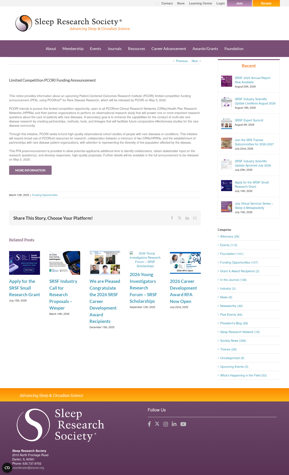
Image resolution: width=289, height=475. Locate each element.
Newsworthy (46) (231, 306)
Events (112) (228, 245)
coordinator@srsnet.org (28, 467)
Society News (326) (233, 340)
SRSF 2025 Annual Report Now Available (252, 80)
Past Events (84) (231, 314)
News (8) (226, 297)
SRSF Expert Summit (249, 120)
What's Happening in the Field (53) (243, 375)
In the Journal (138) (233, 280)
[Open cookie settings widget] (7, 468)
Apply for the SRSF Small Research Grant (24, 287)
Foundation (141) (232, 253)
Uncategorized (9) (232, 358)
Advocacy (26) (229, 236)
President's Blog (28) (234, 323)
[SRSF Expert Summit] (226, 123)
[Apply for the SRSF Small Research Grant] (24, 262)
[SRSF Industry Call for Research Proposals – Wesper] (64, 262)
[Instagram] (165, 424)
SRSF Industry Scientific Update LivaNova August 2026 (255, 101)
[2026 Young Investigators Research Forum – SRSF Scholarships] (145, 259)
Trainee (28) (228, 349)
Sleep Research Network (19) (240, 332)
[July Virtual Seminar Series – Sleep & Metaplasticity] (226, 206)
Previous (182, 61)
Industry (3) (228, 288)
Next (195, 61)
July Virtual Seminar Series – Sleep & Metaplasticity (254, 205)
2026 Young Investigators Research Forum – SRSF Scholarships (143, 288)
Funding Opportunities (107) (239, 262)
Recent (249, 65)
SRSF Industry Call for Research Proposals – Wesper (63, 294)
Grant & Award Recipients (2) (239, 271)
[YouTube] (183, 424)
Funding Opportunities (45, 195)
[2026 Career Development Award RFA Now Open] (185, 262)
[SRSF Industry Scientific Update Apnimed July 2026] (226, 164)
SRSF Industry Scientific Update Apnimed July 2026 (253, 163)
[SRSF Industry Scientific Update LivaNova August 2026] (226, 102)
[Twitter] (157, 424)
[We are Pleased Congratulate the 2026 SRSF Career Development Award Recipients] (104, 262)
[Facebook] (149, 424)
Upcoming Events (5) (234, 366)
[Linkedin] (174, 424)
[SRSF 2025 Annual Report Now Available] (226, 80)
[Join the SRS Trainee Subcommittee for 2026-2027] (226, 142)
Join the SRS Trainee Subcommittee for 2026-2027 (254, 142)
